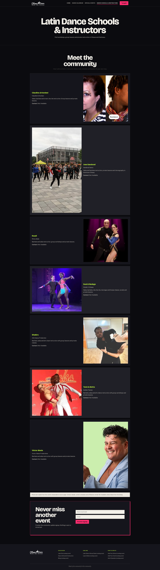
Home (68, 3)
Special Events (90, 3)
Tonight (124, 3)
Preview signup (82, 522)
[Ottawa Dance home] (38, 3)
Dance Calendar (77, 3)
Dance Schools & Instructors (107, 3)
